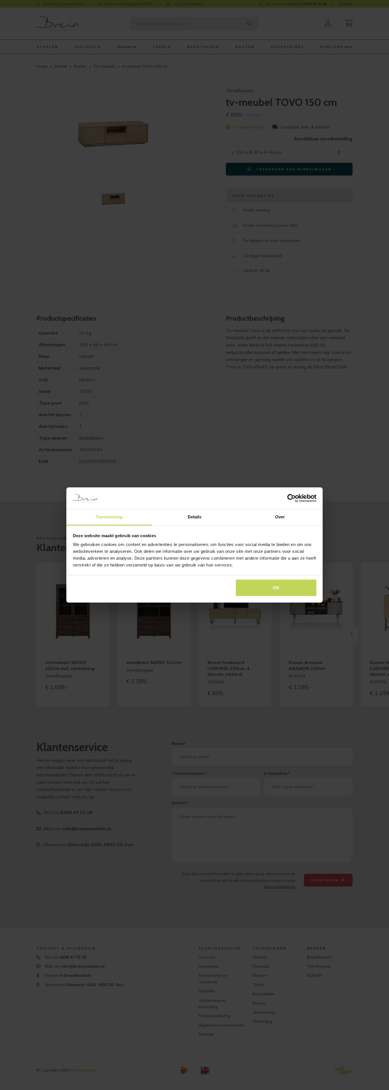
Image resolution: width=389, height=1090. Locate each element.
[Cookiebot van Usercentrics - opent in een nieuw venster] (291, 498)
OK (276, 587)
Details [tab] (195, 516)
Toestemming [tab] (108, 516)
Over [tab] (280, 516)
